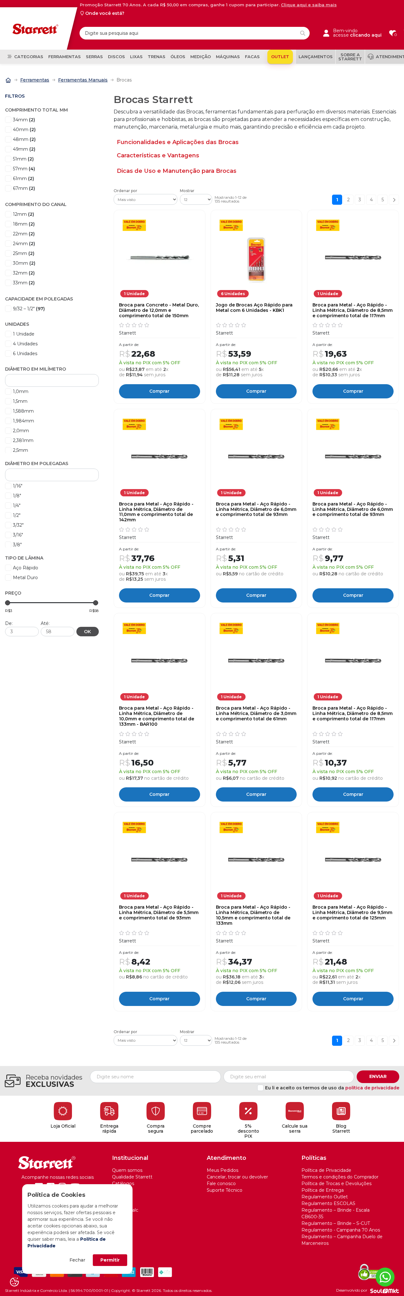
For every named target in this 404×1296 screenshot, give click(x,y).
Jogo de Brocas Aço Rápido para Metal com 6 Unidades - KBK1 (254, 307)
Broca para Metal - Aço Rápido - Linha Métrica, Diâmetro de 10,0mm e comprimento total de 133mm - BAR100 (156, 716)
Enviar (378, 1076)
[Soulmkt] (384, 1290)
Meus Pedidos (222, 1170)
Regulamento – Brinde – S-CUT (335, 1223)
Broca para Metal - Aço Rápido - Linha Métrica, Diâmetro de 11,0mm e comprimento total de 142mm (156, 512)
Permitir (110, 1260)
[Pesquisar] (303, 33)
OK (87, 631)
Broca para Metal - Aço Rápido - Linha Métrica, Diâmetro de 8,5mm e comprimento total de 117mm (352, 310)
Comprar (159, 391)
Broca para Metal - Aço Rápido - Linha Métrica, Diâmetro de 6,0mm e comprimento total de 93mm (256, 509)
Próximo (394, 200)
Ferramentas (34, 80)
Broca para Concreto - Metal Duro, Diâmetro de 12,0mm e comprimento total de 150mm (159, 310)
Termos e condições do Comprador (339, 1177)
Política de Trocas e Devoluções (336, 1183)
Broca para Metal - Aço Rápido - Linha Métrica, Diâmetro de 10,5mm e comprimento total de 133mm (253, 915)
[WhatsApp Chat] (385, 1277)
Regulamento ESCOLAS (328, 1203)
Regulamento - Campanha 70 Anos (340, 1230)
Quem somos (127, 1170)
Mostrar (187, 191)
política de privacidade (372, 1088)
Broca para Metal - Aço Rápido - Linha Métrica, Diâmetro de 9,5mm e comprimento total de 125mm (352, 912)
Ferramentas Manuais (83, 80)
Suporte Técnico (224, 1190)
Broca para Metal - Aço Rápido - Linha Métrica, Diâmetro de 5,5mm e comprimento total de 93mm (159, 912)
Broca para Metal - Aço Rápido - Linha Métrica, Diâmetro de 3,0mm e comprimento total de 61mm (256, 713)
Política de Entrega (322, 1190)
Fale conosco (221, 1183)
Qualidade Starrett (132, 1177)
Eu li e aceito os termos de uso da (332, 1088)
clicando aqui (366, 35)
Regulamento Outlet (324, 1197)
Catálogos (123, 1183)
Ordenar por (125, 191)
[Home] (8, 79)
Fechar (77, 1260)
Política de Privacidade (326, 1170)
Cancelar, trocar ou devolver (237, 1177)
